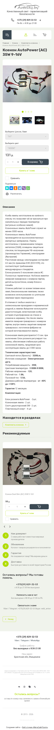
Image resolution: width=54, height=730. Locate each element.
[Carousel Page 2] (25, 112)
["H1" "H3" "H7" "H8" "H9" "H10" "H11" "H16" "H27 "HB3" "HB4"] (27, 137)
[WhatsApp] (28, 188)
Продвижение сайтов (27, 720)
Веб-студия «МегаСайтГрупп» (35, 727)
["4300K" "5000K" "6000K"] (27, 148)
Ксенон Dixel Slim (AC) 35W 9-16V (19, 494)
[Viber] (24, 188)
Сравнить (15, 178)
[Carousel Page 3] (28, 112)
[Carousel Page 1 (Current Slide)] (23, 112)
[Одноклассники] (15, 188)
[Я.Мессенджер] (7, 188)
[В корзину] (39, 506)
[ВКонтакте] (11, 188)
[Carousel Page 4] (31, 112)
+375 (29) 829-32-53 (27, 20)
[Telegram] (19, 188)
